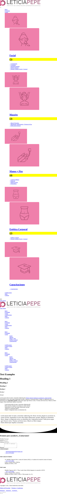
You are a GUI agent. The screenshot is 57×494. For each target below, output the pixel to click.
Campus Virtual (8, 346)
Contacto (7, 295)
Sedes (6, 294)
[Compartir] (3, 492)
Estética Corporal (14, 340)
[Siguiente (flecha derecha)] (2, 493)
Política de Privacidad (5, 488)
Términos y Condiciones (17, 488)
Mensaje (2, 447)
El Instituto (7, 10)
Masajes (11, 337)
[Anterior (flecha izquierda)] (0, 493)
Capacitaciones (13, 341)
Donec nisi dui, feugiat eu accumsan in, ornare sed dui (38, 398)
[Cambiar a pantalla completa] (2, 492)
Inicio (6, 9)
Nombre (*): (3, 439)
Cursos (6, 12)
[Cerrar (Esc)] (5, 492)
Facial (11, 335)
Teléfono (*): (3, 442)
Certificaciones (8, 292)
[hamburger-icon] (0, 7)
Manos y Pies (13, 338)
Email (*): (2, 440)
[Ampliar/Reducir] (0, 492)
